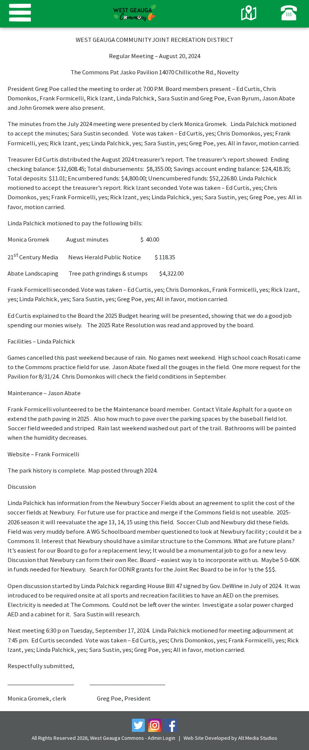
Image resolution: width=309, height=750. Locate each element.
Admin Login (161, 738)
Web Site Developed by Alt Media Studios (230, 738)
